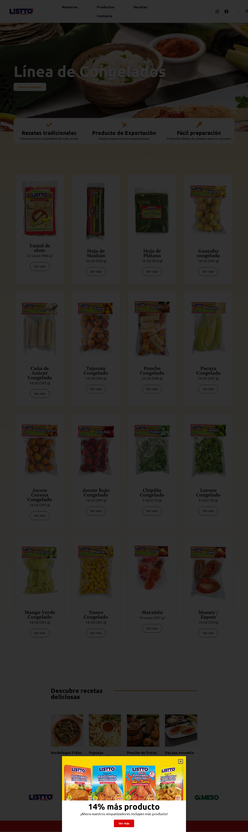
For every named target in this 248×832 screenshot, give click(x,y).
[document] (124, 416)
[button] (180, 761)
